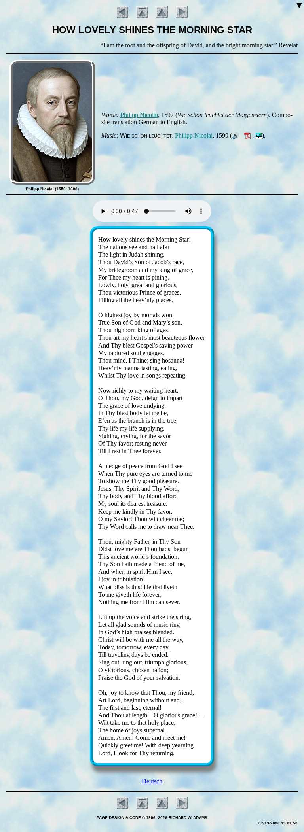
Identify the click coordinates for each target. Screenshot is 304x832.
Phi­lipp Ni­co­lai (139, 115)
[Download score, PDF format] (247, 135)
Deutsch (152, 781)
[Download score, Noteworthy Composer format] (259, 135)
